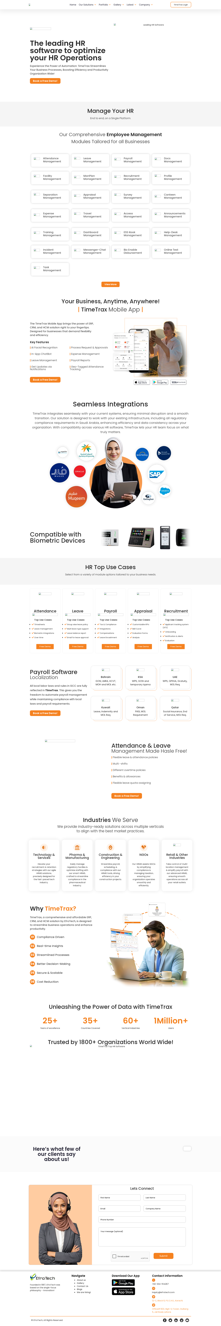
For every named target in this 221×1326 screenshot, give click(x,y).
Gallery (80, 1283)
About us (81, 1280)
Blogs (79, 1289)
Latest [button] (130, 4)
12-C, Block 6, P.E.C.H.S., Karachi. (167, 1300)
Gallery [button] (117, 4)
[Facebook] (165, 1320)
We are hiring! (84, 1292)
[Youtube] (187, 1320)
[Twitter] (170, 1320)
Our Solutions (86, 4)
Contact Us (82, 1286)
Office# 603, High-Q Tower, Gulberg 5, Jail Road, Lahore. (170, 1310)
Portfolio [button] (103, 4)
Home (73, 4)
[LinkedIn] (176, 1320)
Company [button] (144, 4)
